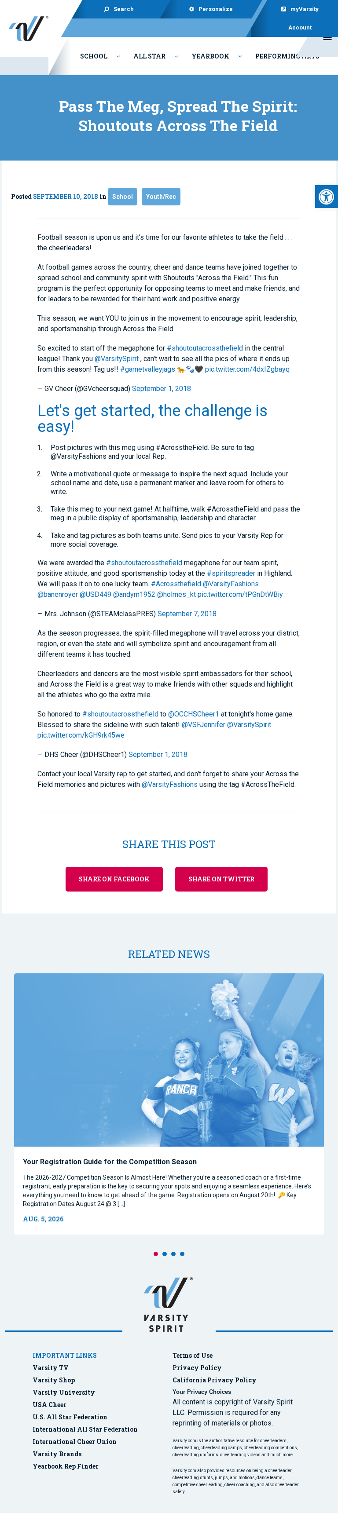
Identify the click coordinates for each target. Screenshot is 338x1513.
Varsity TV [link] (51, 1367)
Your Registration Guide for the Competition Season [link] (110, 1162)
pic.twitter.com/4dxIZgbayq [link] (247, 369)
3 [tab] (173, 1254)
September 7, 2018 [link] (187, 614)
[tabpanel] (169, 1104)
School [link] (93, 56)
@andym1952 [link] (134, 594)
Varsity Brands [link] (57, 1454)
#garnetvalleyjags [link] (147, 369)
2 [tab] (164, 1254)
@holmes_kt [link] (176, 594)
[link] (326, 196)
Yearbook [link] (210, 56)
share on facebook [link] (114, 879)
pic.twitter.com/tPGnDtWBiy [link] (240, 594)
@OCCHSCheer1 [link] (193, 714)
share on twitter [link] (221, 879)
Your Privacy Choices (202, 1392)
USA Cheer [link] (49, 1404)
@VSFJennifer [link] (203, 724)
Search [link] (124, 9)
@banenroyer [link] (57, 594)
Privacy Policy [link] (197, 1367)
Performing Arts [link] (287, 56)
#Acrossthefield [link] (176, 584)
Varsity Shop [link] (54, 1380)
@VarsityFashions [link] (231, 584)
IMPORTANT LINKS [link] (65, 1355)
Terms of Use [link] (193, 1355)
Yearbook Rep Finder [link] (66, 1466)
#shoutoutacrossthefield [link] (205, 348)
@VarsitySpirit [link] (117, 358)
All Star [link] (149, 56)
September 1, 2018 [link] (161, 388)
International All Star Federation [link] (85, 1429)
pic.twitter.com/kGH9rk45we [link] (81, 735)
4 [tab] (182, 1254)
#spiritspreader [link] (231, 573)
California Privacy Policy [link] (215, 1380)
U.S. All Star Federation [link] (71, 1417)
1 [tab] (156, 1254)
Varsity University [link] (64, 1392)
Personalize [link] (215, 9)
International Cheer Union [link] (75, 1441)
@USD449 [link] (95, 594)
